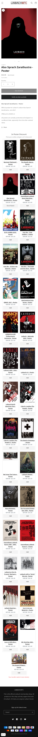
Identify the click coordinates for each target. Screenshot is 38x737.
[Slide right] (23, 61)
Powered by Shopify (23, 733)
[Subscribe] (32, 712)
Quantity (3, 80)
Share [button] (5, 127)
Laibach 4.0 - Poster (27, 372)
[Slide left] (15, 61)
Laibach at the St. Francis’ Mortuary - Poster (10, 574)
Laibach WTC (16, 733)
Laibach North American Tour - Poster (10, 406)
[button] (2, 3)
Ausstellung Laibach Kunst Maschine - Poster (27, 198)
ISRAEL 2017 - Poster (10, 302)
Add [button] (10, 169)
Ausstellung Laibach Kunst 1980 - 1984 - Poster (10, 544)
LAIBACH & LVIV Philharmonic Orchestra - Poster (10, 336)
